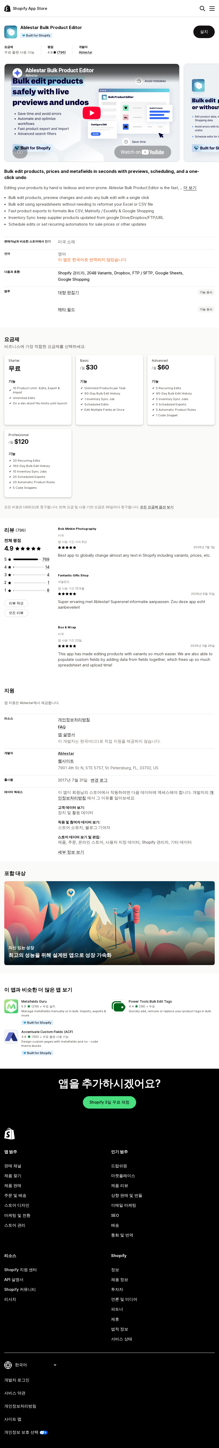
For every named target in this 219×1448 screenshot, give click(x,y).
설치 (204, 31)
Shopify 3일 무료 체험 (109, 1102)
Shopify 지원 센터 (20, 1269)
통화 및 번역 (122, 1235)
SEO (115, 1215)
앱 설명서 (66, 734)
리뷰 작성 (16, 603)
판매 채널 (12, 1166)
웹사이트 (66, 761)
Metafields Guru (34, 1001)
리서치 (10, 1299)
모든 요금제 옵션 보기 (157, 507)
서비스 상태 (121, 1339)
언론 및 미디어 (124, 1299)
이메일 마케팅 (123, 1205)
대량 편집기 (68, 292)
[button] (55, 1012)
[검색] (202, 8)
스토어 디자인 (16, 1205)
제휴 (115, 1319)
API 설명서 (14, 1279)
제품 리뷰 (119, 1185)
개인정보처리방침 (74, 719)
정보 (115, 1269)
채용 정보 (119, 1279)
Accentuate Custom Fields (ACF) (47, 1032)
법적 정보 (119, 1329)
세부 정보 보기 (71, 852)
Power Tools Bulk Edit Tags (150, 1001)
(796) (61, 52)
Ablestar (85, 52)
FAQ (61, 727)
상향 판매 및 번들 (126, 1195)
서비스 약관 (14, 1393)
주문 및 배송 (15, 1195)
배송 (115, 1225)
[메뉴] (212, 8)
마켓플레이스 (123, 1175)
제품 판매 (12, 1185)
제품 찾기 (12, 1175)
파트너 (117, 1309)
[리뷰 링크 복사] (99, 529)
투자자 (117, 1289)
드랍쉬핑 (119, 1166)
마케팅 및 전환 (17, 1215)
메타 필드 (66, 309)
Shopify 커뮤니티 (20, 1289)
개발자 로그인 (16, 1380)
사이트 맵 (12, 1419)
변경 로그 (99, 780)
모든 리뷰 (16, 613)
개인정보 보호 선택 (21, 1432)
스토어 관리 (14, 1225)
